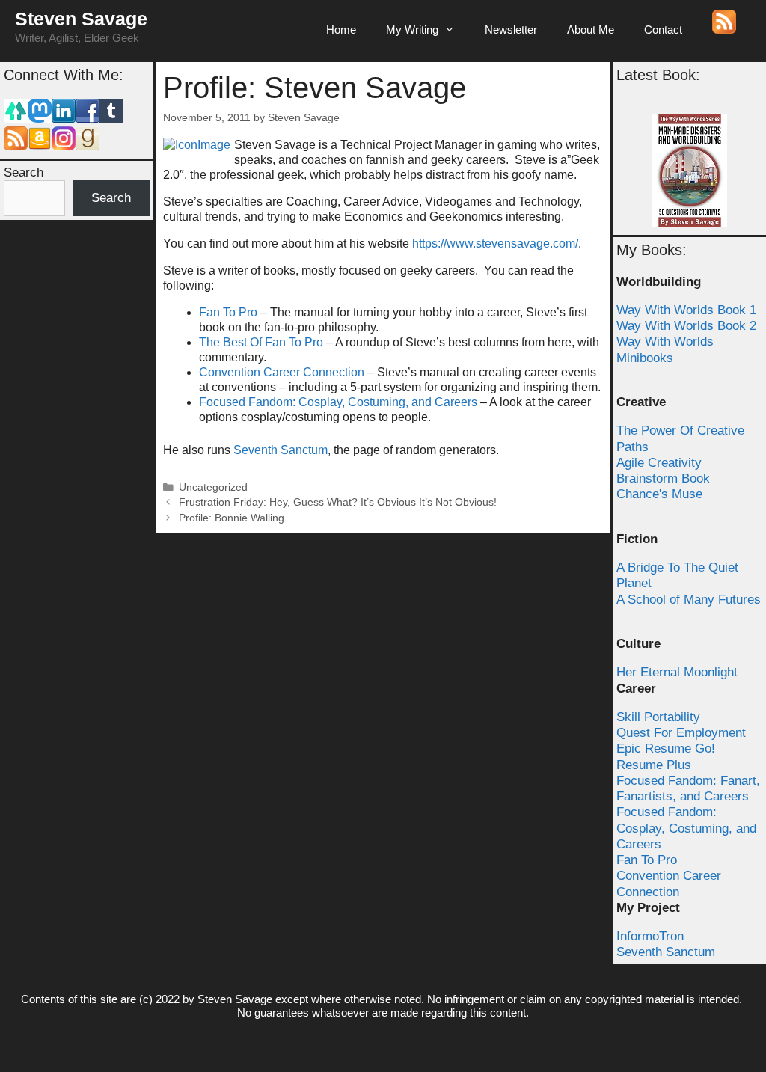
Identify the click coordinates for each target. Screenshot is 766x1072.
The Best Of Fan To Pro (261, 342)
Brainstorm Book (663, 478)
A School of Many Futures (688, 599)
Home (341, 29)
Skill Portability (658, 717)
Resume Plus (653, 765)
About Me (590, 29)
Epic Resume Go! (665, 748)
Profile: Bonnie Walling (231, 518)
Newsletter (511, 29)
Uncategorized (213, 487)
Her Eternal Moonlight (677, 672)
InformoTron (650, 936)
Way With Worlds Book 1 (686, 310)
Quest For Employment (681, 733)
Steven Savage (81, 18)
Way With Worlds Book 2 (686, 326)
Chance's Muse (659, 494)
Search (23, 172)
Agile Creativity (659, 463)
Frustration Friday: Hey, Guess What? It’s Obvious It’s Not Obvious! (338, 502)
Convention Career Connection (281, 372)
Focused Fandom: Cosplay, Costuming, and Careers (338, 402)
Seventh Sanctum (280, 450)
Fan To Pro (228, 312)
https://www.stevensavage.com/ (495, 243)
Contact (663, 29)
